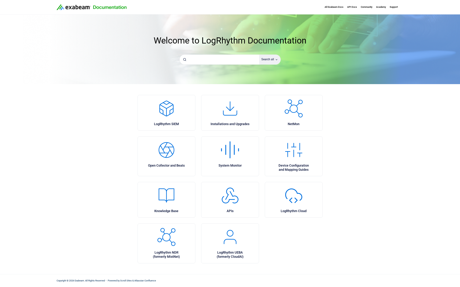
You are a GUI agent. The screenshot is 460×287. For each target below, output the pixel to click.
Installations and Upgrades (230, 124)
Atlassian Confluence (145, 280)
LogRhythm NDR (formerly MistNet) (166, 254)
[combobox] (219, 59)
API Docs (352, 7)
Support (394, 7)
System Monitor (230, 165)
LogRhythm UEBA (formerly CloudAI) (230, 254)
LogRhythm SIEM (166, 124)
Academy (381, 7)
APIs (230, 211)
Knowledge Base (166, 211)
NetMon (293, 124)
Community (366, 7)
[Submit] (185, 59)
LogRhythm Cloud (294, 211)
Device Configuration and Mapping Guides (294, 167)
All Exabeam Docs (334, 7)
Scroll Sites (126, 280)
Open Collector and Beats (166, 165)
